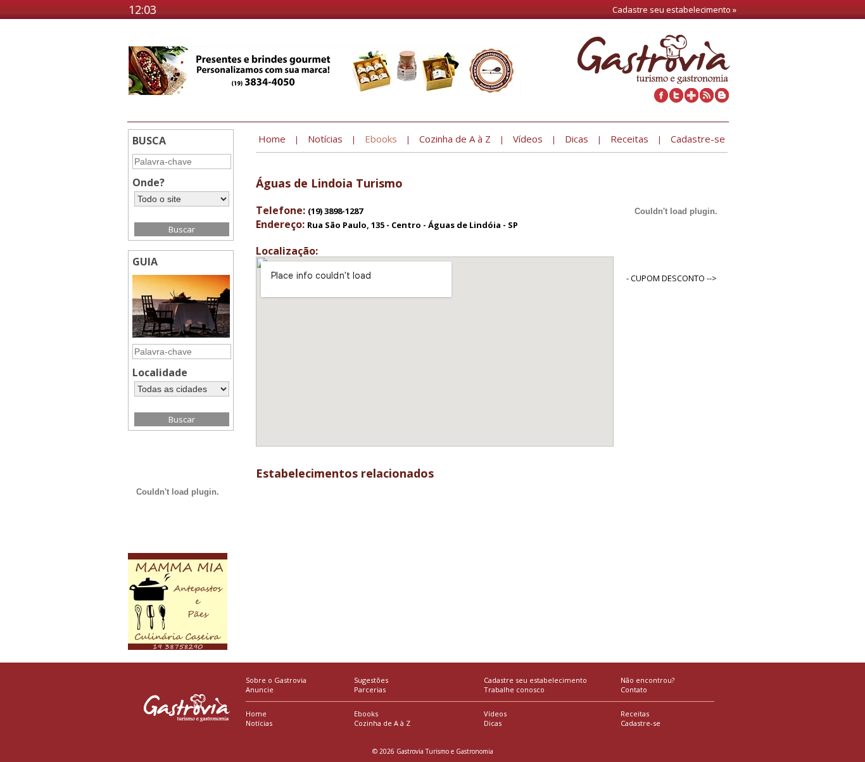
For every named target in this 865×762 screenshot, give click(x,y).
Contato (634, 689)
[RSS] (707, 99)
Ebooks (366, 713)
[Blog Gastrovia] (722, 99)
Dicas (493, 723)
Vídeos (495, 713)
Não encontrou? (647, 680)
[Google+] (691, 99)
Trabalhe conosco (514, 689)
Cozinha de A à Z (382, 723)
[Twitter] (676, 99)
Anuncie (260, 689)
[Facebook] (661, 99)
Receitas (635, 713)
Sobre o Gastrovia (276, 680)
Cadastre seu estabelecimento (535, 680)
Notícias (259, 723)
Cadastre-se (640, 723)
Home (256, 713)
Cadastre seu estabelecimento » (674, 9)
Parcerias (370, 689)
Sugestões (371, 680)
